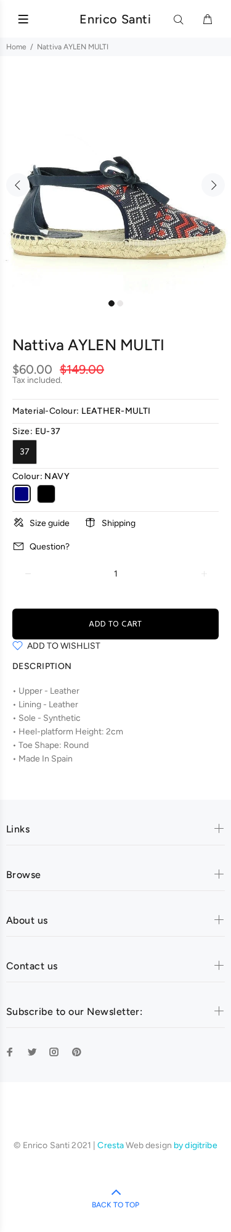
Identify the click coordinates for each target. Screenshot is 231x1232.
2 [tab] (120, 303)
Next (213, 185)
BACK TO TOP (115, 1205)
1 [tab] (111, 303)
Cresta (111, 1145)
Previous (18, 185)
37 (25, 451)
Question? (50, 546)
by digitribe (195, 1145)
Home (16, 47)
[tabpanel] (115, 178)
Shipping (119, 523)
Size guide (50, 523)
